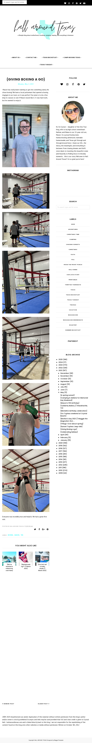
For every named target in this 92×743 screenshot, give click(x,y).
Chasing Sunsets (73, 244)
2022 (61, 368)
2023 (61, 365)
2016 (60, 454)
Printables (73, 280)
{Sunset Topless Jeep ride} (71, 426)
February (64, 437)
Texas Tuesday (73, 300)
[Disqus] (25, 610)
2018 (60, 448)
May (62, 392)
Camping (72, 239)
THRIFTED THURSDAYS (73, 285)
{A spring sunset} (67, 395)
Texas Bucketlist (73, 295)
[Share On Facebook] (39, 529)
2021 (60, 370)
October (63, 379)
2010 (60, 470)
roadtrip (73, 325)
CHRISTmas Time (73, 234)
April (62, 435)
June (62, 390)
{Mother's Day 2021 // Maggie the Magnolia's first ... (74, 420)
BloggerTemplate (58, 740)
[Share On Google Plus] (43, 529)
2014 (60, 459)
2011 (60, 467)
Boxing (10, 535)
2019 (60, 446)
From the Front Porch (73, 264)
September (65, 381)
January (63, 440)
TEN (22, 535)
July (62, 387)
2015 (60, 456)
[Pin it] (47, 529)
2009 (61, 473)
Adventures (73, 229)
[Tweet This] (35, 529)
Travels (73, 305)
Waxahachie (73, 315)
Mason (16, 535)
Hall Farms (73, 269)
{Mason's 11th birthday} (69, 403)
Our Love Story (73, 275)
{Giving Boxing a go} (68, 429)
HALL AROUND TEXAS (40, 740)
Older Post (43, 704)
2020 (61, 443)
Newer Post (9, 704)
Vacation (73, 310)
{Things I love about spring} (71, 424)
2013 (60, 462)
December (64, 373)
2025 (73, 224)
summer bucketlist (73, 330)
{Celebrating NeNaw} (69, 432)
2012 (60, 465)
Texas (73, 290)
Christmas (73, 249)
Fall (72, 259)
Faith (73, 254)
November (64, 376)
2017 (60, 451)
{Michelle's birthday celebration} (73, 411)
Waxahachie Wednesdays (73, 320)
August (63, 384)
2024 (61, 362)
